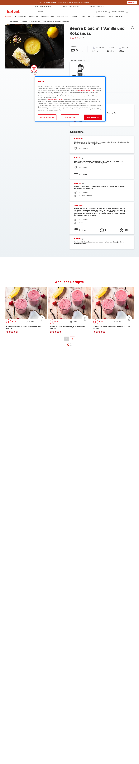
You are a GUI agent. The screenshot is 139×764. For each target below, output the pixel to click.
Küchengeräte (20, 16)
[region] (70, 99)
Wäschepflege (62, 16)
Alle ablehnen (70, 117)
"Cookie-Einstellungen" (55, 99)
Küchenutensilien (47, 16)
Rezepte (24, 21)
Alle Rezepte (35, 21)
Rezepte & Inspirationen (97, 16)
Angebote (8, 16)
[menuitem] (8, 16)
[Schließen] (102, 79)
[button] (101, 12)
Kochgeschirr (33, 16)
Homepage (14, 21)
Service (82, 16)
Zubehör (73, 16)
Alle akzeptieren (93, 117)
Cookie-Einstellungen (47, 117)
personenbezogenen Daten (86, 90)
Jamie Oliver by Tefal (117, 16)
